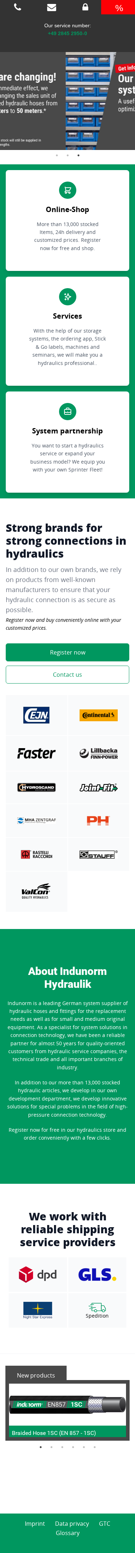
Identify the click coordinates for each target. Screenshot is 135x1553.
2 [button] (67, 155)
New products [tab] (36, 1375)
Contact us (67, 675)
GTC (104, 1524)
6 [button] (94, 1447)
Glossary (68, 1533)
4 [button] (73, 1447)
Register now (67, 652)
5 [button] (83, 1447)
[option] (67, 94)
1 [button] (56, 155)
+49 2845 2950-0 (67, 33)
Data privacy (72, 1524)
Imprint (35, 1524)
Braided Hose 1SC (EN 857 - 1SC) (54, 1433)
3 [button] (78, 155)
